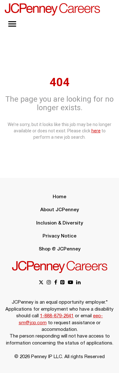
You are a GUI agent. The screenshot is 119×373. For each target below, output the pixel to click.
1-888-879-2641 (57, 316)
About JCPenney (59, 210)
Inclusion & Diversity (59, 223)
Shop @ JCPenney (60, 249)
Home (59, 197)
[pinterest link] (62, 283)
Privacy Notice (59, 236)
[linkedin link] (78, 283)
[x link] (41, 283)
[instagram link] (49, 283)
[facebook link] (56, 283)
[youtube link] (70, 283)
